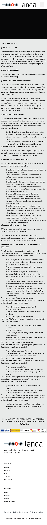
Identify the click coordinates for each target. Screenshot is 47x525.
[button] (42, 4)
